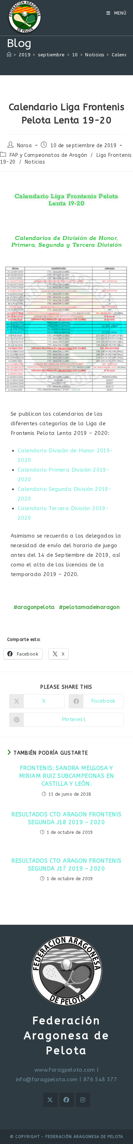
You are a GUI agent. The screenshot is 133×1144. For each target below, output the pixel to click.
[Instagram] (83, 1100)
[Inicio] (9, 54)
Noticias (35, 162)
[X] (50, 1100)
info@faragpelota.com (47, 1079)
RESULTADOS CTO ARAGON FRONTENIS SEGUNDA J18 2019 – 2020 (66, 818)
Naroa (24, 146)
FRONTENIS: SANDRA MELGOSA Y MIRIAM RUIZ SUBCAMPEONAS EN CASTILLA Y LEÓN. (66, 776)
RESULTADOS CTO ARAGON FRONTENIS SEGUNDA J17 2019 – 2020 (66, 864)
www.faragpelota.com (64, 1070)
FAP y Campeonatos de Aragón (48, 155)
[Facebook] (67, 1100)
